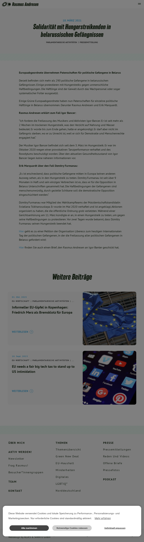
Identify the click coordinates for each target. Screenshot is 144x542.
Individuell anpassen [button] (114, 528)
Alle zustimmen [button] (29, 528)
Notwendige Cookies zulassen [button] (72, 528)
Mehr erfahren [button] (103, 518)
